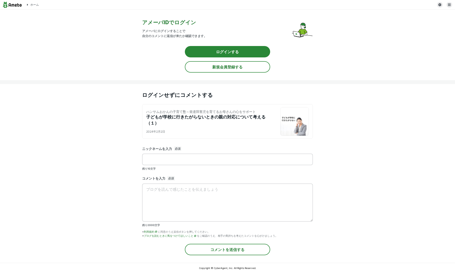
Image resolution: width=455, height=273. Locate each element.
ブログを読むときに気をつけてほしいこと (168, 235)
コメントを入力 (153, 178)
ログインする (227, 51)
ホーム (34, 4)
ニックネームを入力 (157, 149)
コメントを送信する (227, 249)
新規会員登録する (227, 67)
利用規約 (149, 231)
